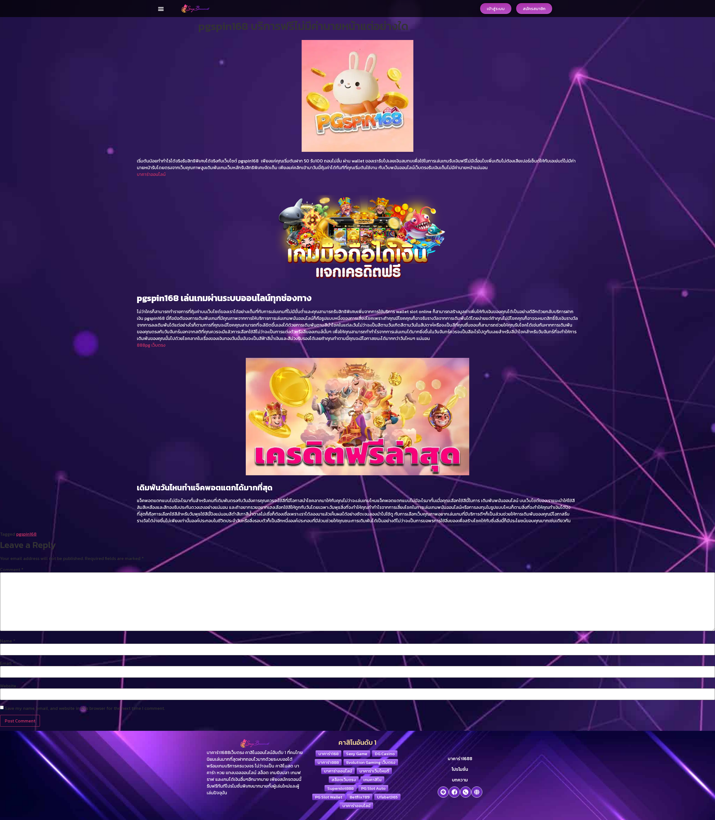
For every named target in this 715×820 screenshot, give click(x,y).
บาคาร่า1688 (460, 758)
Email (7, 663)
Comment (11, 569)
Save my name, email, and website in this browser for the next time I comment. (85, 708)
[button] (161, 8)
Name (7, 641)
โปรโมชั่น (460, 769)
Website (8, 686)
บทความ (460, 779)
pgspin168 (26, 534)
